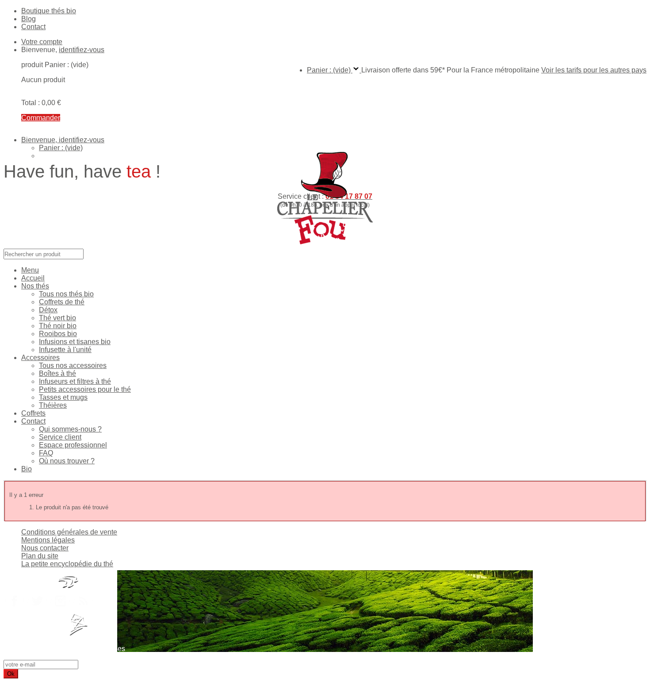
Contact (33, 26)
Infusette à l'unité (65, 349)
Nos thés (35, 286)
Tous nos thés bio (66, 294)
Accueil (33, 278)
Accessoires (40, 357)
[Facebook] (14, 609)
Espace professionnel (73, 445)
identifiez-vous (81, 49)
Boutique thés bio (48, 11)
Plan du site (39, 556)
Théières (53, 405)
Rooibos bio (58, 333)
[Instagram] (60, 609)
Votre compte (41, 41)
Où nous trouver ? (67, 461)
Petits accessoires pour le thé (85, 389)
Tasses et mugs (63, 397)
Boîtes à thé (57, 373)
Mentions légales (48, 540)
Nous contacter (45, 548)
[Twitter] (37, 609)
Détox (48, 310)
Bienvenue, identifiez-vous (62, 140)
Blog (28, 19)
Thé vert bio (57, 318)
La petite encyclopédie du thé (67, 564)
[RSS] (83, 609)
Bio (26, 469)
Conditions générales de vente (69, 532)
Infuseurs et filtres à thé (75, 381)
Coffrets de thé (61, 302)
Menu (30, 270)
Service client (60, 437)
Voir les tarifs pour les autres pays (593, 70)
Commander (40, 117)
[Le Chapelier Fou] (325, 244)
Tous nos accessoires (73, 365)
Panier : (61, 148)
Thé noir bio (57, 326)
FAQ (46, 453)
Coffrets (33, 413)
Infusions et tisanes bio (75, 341)
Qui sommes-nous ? (70, 429)
